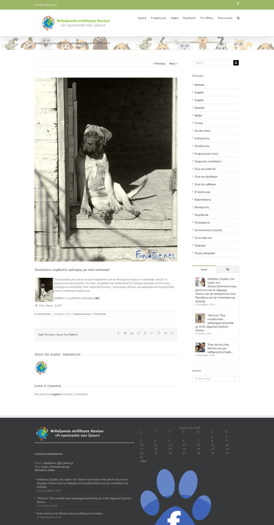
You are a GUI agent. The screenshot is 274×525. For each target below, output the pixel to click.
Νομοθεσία (201, 215)
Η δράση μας (202, 192)
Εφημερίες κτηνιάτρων (208, 161)
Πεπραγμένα (202, 222)
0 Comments (99, 313)
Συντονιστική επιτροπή (208, 230)
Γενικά (199, 123)
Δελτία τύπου (202, 130)
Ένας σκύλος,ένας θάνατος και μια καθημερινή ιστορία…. (220, 348)
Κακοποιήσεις (203, 199)
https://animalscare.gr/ (55, 466)
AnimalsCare (44, 313)
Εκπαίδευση (202, 146)
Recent (204, 269)
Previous (160, 63)
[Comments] (228, 269)
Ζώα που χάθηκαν (205, 184)
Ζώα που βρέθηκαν (206, 176)
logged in (56, 394)
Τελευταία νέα (203, 238)
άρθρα (198, 115)
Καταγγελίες (202, 207)
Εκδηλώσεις (202, 138)
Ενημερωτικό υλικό (82, 313)
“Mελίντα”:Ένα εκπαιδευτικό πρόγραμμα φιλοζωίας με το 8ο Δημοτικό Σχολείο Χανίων (214, 322)
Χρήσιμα (200, 245)
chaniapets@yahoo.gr (45, 4)
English (199, 92)
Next (172, 63)
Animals (199, 85)
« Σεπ (143, 461)
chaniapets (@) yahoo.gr (58, 463)
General (199, 108)
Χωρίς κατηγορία (205, 253)
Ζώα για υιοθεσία (205, 169)
